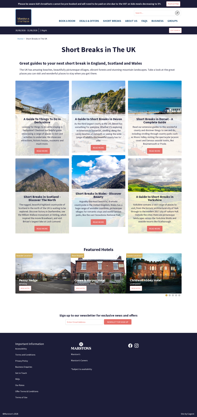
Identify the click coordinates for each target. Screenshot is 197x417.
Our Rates (19, 385)
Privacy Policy (21, 360)
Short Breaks (112, 20)
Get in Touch (21, 373)
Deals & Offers (89, 20)
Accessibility (21, 348)
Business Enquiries (23, 366)
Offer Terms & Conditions (26, 391)
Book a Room (67, 20)
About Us (131, 20)
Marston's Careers (79, 360)
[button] (166, 295)
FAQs (144, 20)
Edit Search (175, 30)
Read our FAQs (173, 4)
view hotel (25, 288)
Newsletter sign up (117, 322)
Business (157, 20)
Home (20, 38)
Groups (173, 20)
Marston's (75, 354)
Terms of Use (21, 397)
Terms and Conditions (25, 354)
